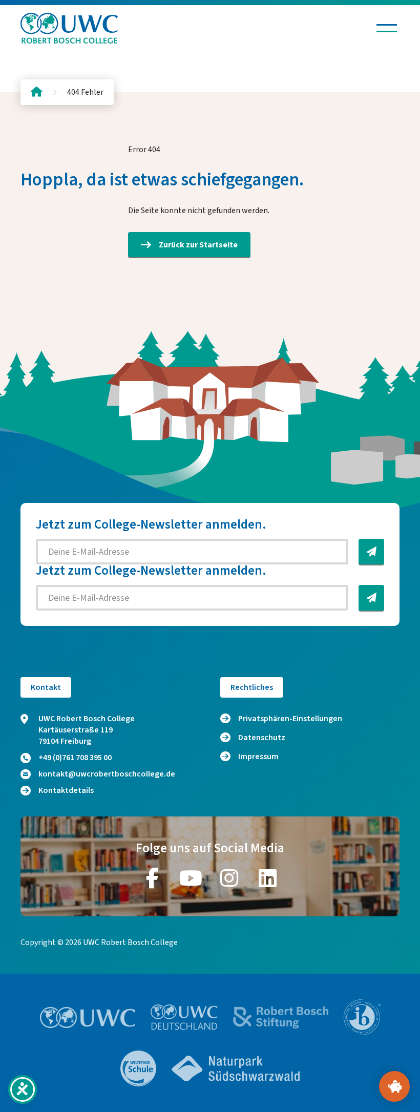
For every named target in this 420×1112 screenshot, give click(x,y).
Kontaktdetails (66, 790)
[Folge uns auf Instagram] (229, 878)
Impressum (258, 756)
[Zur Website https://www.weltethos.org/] (138, 1068)
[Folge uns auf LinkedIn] (268, 878)
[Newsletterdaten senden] (371, 551)
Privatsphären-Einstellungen (290, 718)
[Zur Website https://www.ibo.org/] (362, 1017)
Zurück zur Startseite (198, 244)
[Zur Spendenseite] (394, 1086)
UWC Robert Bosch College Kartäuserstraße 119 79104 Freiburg (86, 730)
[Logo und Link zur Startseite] (69, 28)
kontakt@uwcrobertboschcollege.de (106, 774)
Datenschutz (261, 737)
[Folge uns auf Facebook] (152, 878)
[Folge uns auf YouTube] (191, 878)
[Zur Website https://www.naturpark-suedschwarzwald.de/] (235, 1068)
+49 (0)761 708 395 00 (75, 757)
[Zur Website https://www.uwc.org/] (87, 1017)
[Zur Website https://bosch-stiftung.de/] (280, 1017)
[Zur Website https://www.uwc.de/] (184, 1017)
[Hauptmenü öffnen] (386, 28)
